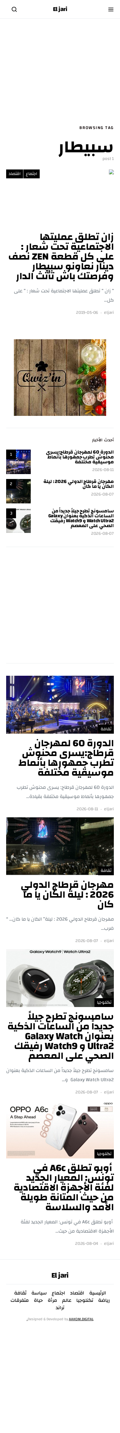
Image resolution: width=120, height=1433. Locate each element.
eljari (109, 313)
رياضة (104, 1300)
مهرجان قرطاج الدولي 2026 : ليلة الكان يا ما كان (78, 484)
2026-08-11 (103, 470)
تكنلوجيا (104, 1002)
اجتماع (31, 174)
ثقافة (106, 729)
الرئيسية (97, 1293)
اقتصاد (15, 174)
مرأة (52, 1300)
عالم (66, 1300)
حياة (38, 1300)
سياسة (39, 1293)
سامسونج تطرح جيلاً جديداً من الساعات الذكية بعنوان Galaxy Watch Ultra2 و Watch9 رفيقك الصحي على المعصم (81, 518)
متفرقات (19, 1300)
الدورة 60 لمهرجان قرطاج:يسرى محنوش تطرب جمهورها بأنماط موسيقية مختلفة (80, 456)
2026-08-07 (102, 494)
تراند (60, 1307)
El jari (60, 9)
